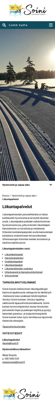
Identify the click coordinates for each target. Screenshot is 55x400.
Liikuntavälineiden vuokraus (19, 268)
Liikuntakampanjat (14, 254)
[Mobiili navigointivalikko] (51, 25)
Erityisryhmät (11, 275)
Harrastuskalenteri (14, 258)
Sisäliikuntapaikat (14, 261)
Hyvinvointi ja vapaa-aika (23, 195)
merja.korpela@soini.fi (13, 362)
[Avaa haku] (4, 25)
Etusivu (5, 195)
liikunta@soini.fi (10, 343)
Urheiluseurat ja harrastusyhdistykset (24, 272)
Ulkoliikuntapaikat (14, 265)
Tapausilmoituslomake (13, 326)
